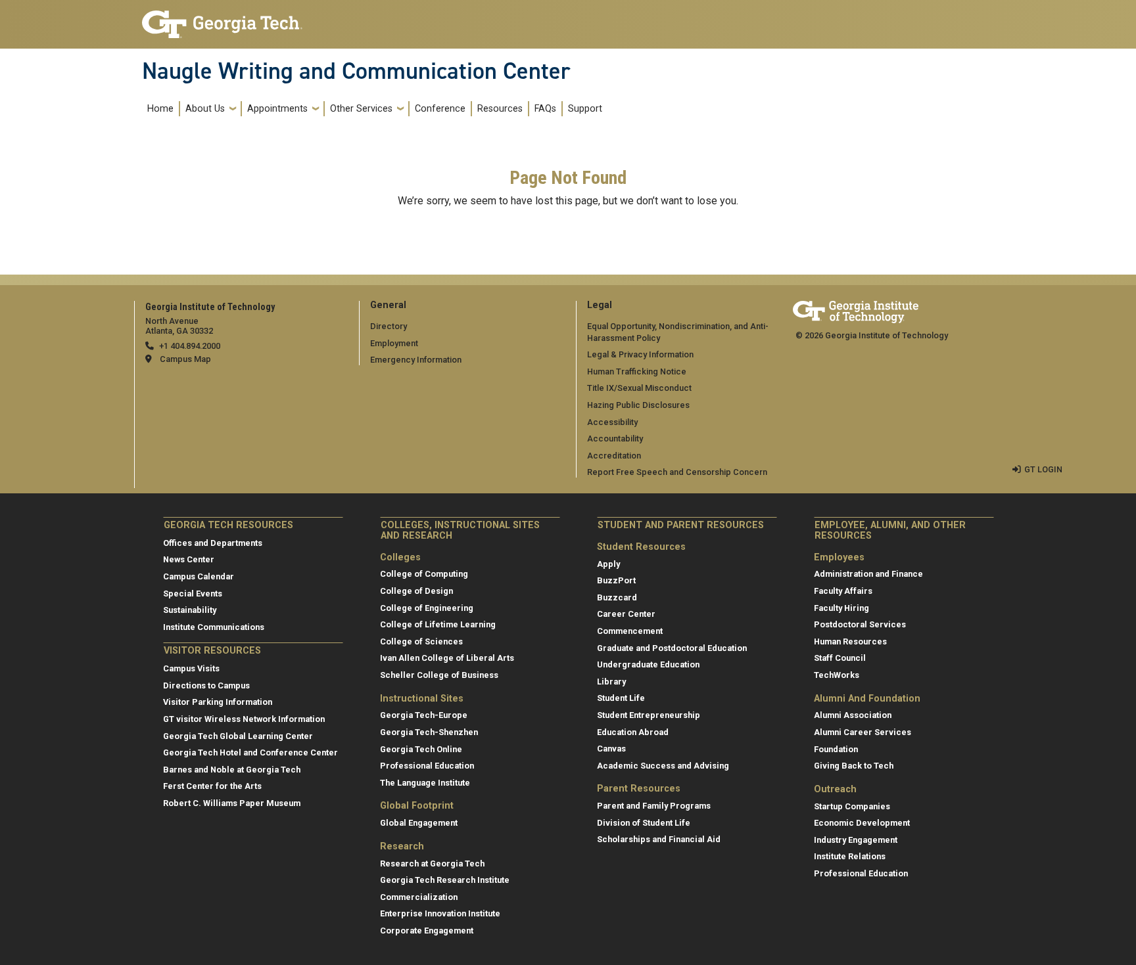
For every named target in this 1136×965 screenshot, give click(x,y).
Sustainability (189, 610)
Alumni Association (852, 715)
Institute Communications (213, 627)
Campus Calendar (198, 576)
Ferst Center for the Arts (212, 786)
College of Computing (424, 574)
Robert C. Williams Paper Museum (231, 803)
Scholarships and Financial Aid (659, 839)
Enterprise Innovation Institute (440, 913)
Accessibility (612, 422)
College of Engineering (426, 608)
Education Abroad (633, 732)
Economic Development (862, 823)
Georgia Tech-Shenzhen (429, 732)
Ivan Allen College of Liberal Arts (447, 658)
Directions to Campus (206, 685)
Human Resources (850, 641)
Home (160, 108)
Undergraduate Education (648, 664)
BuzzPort (616, 580)
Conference (440, 108)
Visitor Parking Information (217, 702)
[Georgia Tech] (855, 310)
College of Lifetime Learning (438, 624)
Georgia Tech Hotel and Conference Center (250, 752)
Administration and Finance (868, 574)
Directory (388, 326)
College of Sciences (421, 641)
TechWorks (836, 675)
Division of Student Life (643, 823)
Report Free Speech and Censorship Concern (677, 472)
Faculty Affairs (843, 591)
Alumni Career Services (862, 732)
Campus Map (185, 359)
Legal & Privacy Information (640, 354)
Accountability (615, 438)
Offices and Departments (212, 543)
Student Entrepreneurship (648, 715)
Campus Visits (191, 668)
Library (611, 681)
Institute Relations (850, 856)
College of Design (416, 591)
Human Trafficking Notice (636, 371)
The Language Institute (425, 783)
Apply (608, 564)
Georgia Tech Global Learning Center (238, 736)
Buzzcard (617, 597)
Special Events (192, 593)
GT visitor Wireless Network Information (244, 719)
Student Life (621, 698)
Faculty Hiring (841, 608)
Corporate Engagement (426, 930)
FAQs (545, 108)
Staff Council (840, 658)
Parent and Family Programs (654, 806)
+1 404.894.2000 (189, 346)
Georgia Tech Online (421, 749)
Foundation (836, 749)
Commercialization (419, 897)
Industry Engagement (855, 840)
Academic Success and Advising (663, 766)
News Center (188, 559)
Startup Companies (852, 806)
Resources (500, 108)
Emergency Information (416, 360)
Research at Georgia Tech (432, 863)
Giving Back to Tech (853, 766)
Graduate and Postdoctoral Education (672, 648)
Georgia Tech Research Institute (444, 880)
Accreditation (614, 455)
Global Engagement (419, 823)
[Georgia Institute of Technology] (222, 18)
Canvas (611, 748)
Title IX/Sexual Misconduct (639, 388)
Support (585, 108)
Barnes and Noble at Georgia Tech (231, 769)
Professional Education (427, 766)
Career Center (626, 614)
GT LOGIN (1043, 469)
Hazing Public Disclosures (638, 405)
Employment (394, 343)
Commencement (630, 631)
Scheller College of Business (439, 675)
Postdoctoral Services (860, 624)
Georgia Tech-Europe (423, 715)
